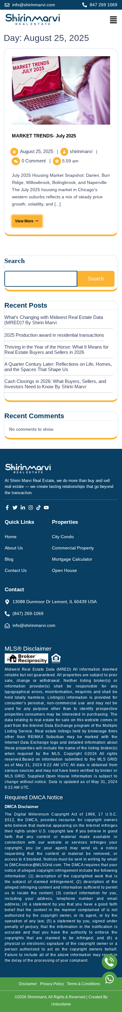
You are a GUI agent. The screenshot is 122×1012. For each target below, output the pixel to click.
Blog (9, 559)
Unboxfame (61, 1004)
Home (11, 536)
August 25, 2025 (37, 151)
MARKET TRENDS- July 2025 (44, 135)
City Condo (63, 536)
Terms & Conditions (83, 984)
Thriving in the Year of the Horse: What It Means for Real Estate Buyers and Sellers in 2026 (56, 349)
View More (23, 219)
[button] (112, 19)
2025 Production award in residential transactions (54, 335)
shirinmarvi (82, 151)
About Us (14, 547)
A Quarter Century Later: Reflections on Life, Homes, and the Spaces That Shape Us (58, 366)
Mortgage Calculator (72, 559)
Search (14, 261)
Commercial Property (73, 547)
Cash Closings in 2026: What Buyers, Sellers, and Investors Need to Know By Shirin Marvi (55, 384)
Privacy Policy (52, 984)
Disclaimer (28, 984)
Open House (64, 570)
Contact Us (16, 570)
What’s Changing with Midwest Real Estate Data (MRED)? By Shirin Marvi (53, 320)
